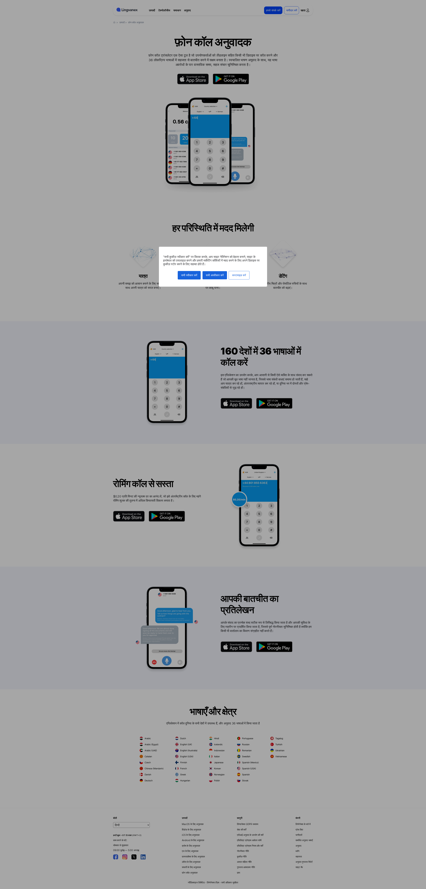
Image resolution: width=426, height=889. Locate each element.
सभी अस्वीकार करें (215, 275)
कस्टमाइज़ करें (239, 275)
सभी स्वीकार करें (189, 275)
